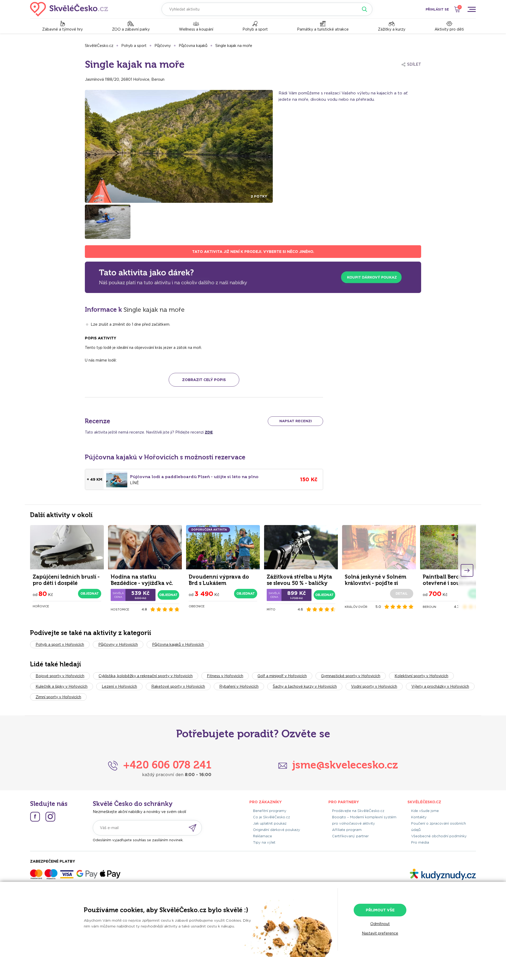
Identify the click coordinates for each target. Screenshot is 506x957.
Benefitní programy (269, 811)
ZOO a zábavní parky (131, 29)
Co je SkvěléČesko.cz (271, 817)
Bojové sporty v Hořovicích (60, 676)
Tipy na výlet (264, 842)
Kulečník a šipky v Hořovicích (61, 686)
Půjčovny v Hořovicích (118, 644)
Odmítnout (380, 924)
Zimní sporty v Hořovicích (58, 697)
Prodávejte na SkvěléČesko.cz (358, 811)
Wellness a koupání (196, 29)
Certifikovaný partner (350, 836)
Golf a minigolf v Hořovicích (282, 676)
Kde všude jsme (425, 811)
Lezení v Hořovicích (119, 686)
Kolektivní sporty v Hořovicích (421, 676)
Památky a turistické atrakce (323, 29)
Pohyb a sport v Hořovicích (60, 644)
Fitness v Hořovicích (225, 676)
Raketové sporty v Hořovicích (178, 686)
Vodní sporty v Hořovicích (374, 686)
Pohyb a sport (255, 29)
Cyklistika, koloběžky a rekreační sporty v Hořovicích (146, 676)
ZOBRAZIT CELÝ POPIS (204, 380)
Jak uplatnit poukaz (269, 823)
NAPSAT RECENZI (295, 421)
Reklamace (262, 836)
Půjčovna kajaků (193, 46)
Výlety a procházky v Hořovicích (440, 686)
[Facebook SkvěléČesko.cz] (35, 817)
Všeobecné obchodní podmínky (439, 836)
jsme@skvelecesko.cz (345, 764)
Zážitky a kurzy (391, 29)
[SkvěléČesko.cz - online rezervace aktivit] (69, 9)
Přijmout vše (380, 910)
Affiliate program (347, 830)
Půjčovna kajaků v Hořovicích (178, 644)
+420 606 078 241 (167, 764)
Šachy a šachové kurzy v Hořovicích (305, 686)
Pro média (420, 842)
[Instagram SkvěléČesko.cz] (50, 817)
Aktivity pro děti (449, 29)
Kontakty (419, 817)
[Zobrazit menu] (471, 9)
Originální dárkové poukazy (276, 830)
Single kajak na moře (233, 46)
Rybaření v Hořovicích (239, 686)
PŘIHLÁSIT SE (437, 9)
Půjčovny (162, 46)
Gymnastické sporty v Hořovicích (350, 676)
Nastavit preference (380, 933)
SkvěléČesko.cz (99, 46)
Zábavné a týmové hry (62, 29)
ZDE (209, 432)
